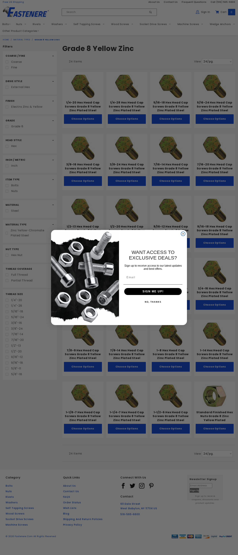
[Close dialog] (183, 234)
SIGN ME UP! (153, 291)
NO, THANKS (153, 302)
